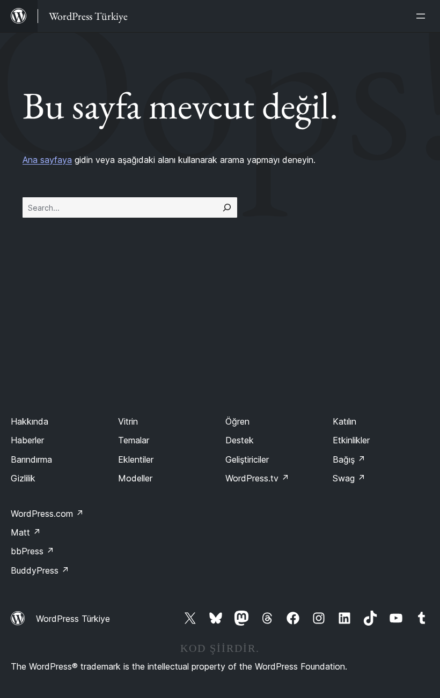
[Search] (227, 207)
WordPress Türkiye (73, 618)
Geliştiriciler (247, 459)
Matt (26, 532)
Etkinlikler (351, 440)
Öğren (237, 421)
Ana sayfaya (47, 159)
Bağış (349, 459)
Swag (349, 478)
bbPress (32, 551)
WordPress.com (47, 513)
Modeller (135, 478)
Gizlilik (23, 478)
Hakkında (29, 421)
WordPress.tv (257, 478)
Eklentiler (135, 459)
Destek (239, 440)
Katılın (344, 421)
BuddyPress (40, 570)
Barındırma (31, 459)
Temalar (133, 440)
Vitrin (128, 421)
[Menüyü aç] (423, 16)
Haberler (27, 440)
